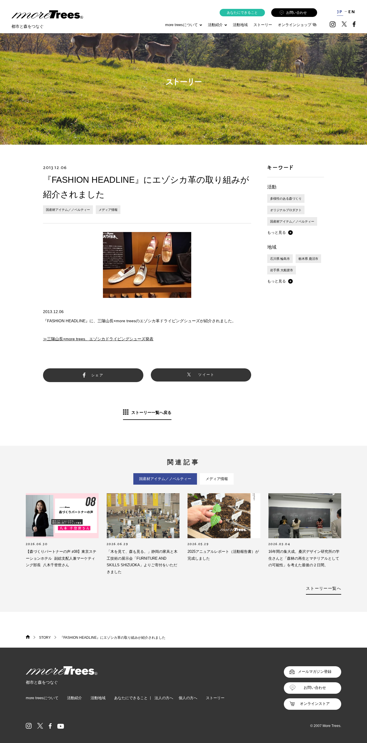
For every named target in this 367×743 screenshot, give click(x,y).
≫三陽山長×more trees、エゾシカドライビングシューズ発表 (98, 339)
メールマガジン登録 (314, 671)
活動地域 (240, 25)
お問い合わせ (296, 13)
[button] (280, 232)
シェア (97, 375)
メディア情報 (108, 209)
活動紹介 (74, 698)
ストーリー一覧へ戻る (151, 412)
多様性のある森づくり (286, 198)
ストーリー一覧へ (323, 588)
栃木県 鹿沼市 (308, 258)
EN (352, 11)
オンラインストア (315, 703)
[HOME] (28, 638)
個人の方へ (188, 698)
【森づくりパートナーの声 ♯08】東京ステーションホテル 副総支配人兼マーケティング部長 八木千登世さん (61, 558)
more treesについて (181, 25)
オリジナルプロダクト (286, 210)
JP (340, 11)
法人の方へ (164, 698)
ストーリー (262, 25)
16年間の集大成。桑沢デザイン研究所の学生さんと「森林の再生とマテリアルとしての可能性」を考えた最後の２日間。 (303, 558)
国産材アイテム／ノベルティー (68, 209)
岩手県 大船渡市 (281, 270)
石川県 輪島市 (280, 258)
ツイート (206, 375)
